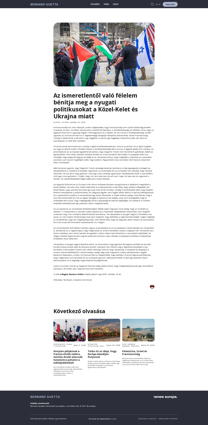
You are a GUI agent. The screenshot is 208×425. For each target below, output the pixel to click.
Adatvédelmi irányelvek (147, 419)
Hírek (106, 4)
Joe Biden (56, 122)
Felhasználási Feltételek (168, 419)
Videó (115, 4)
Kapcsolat (170, 4)
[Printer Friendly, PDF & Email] (152, 286)
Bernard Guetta (44, 4)
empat (113, 419)
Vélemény (95, 4)
